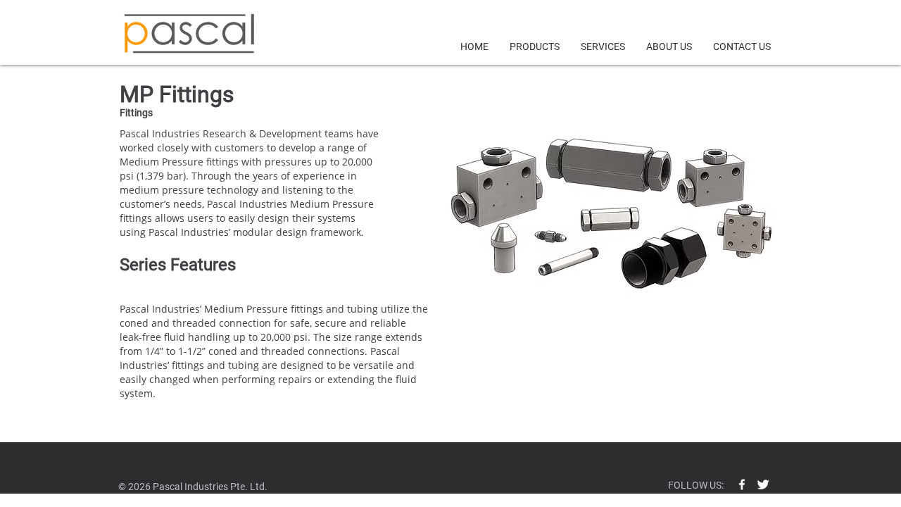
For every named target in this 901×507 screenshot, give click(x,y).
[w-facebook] (742, 484)
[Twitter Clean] (763, 484)
